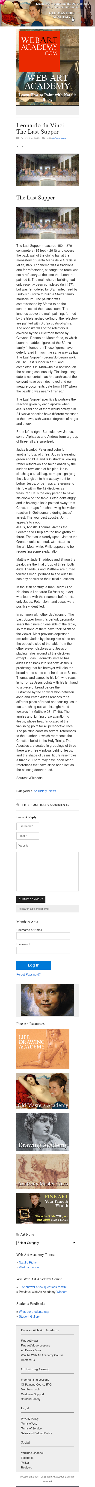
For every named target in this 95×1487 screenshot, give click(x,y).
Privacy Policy (30, 1418)
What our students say (34, 1311)
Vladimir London (29, 1267)
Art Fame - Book (31, 1350)
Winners (61, 1292)
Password (23, 944)
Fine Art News (30, 1340)
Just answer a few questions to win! (43, 1287)
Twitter (25, 1462)
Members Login (31, 1389)
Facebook (27, 1457)
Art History (40, 791)
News (52, 791)
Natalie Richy (28, 1262)
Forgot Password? (28, 974)
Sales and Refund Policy (36, 1433)
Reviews (26, 1467)
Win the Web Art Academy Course (42, 1355)
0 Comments (59, 138)
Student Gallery (29, 1316)
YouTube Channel (32, 1453)
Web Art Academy (47, 80)
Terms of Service (31, 1428)
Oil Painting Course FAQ (36, 1384)
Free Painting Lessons (35, 1379)
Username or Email (29, 930)
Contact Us (28, 1360)
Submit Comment (31, 899)
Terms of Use (29, 1423)
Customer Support (32, 1394)
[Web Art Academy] (38, 70)
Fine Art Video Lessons (35, 1345)
